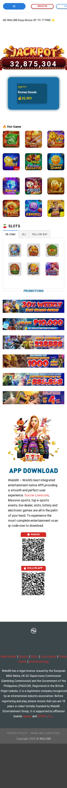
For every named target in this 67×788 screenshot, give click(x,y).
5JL (50, 716)
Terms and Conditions (45, 733)
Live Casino (48, 656)
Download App (39, 661)
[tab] (10, 234)
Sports (23, 656)
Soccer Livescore (36, 495)
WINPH (42, 716)
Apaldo (27, 716)
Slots (34, 656)
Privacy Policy (17, 733)
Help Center (8, 656)
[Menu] (14, 6)
